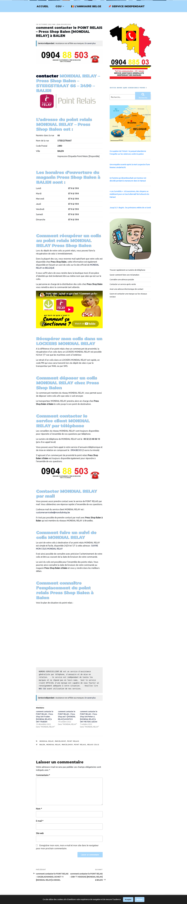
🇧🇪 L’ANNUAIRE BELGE (86, 6)
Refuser (139, 899)
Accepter (128, 899)
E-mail (39, 821)
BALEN (42, 744)
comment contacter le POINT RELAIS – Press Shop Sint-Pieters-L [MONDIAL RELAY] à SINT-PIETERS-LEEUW (88, 717)
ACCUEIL (43, 6)
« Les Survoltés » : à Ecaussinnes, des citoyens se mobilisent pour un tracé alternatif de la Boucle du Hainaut (129, 194)
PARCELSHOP (60, 741)
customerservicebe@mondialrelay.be (53, 512)
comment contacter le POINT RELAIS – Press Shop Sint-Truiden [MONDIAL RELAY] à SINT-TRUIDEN (44, 717)
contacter (47, 75)
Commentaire (43, 775)
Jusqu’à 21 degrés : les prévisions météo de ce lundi (130, 208)
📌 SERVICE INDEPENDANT (126, 6)
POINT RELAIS (73, 741)
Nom (39, 809)
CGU (58, 6)
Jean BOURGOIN (63, 24)
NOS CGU (42, 689)
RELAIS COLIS (93, 744)
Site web (40, 833)
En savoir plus (90, 43)
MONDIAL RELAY (47, 741)
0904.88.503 (76, 450)
